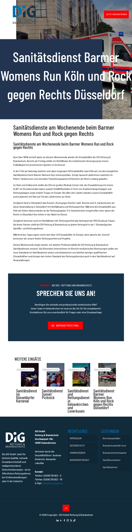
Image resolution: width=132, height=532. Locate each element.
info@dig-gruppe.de (52, 483)
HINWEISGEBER (77, 452)
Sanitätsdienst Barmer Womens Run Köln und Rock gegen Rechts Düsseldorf (103, 399)
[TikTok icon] (74, 520)
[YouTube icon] (61, 520)
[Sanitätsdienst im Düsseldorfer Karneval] (30, 375)
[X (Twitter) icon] (71, 520)
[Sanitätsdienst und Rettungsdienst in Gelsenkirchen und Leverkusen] (81, 375)
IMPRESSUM (76, 438)
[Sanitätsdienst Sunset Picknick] (55, 375)
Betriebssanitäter (111, 438)
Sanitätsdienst (110, 467)
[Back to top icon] (66, 508)
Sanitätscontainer (112, 460)
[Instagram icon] (67, 520)
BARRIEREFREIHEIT (80, 460)
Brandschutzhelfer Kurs (114, 445)
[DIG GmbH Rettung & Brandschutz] (24, 14)
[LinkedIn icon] (57, 520)
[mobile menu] (95, 14)
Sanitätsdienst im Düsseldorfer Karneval (26, 395)
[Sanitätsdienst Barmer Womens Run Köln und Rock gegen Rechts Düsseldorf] (107, 375)
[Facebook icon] (64, 520)
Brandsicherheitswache (115, 452)
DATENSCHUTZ (77, 445)
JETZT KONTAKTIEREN (116, 14)
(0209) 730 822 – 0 (52, 475)
